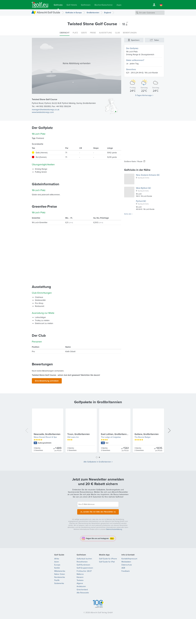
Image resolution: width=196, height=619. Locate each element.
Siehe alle (127, 214)
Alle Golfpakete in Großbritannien (97, 462)
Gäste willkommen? (135, 60)
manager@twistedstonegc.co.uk (45, 109)
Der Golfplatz (132, 48)
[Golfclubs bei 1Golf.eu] (39, 5)
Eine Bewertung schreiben (47, 380)
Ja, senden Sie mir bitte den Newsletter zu (98, 511)
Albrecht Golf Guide (48, 12)
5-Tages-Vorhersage (143, 95)
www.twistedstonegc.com (43, 112)
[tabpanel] (98, 432)
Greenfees (131, 69)
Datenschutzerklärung (114, 529)
